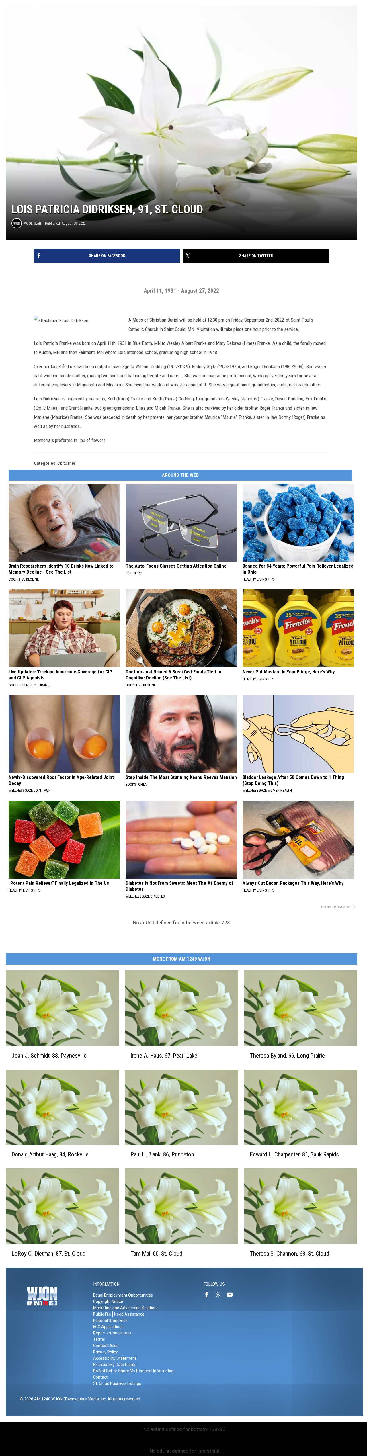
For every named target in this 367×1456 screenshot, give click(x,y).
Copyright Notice (108, 1301)
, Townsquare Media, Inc (84, 1399)
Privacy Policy (105, 1352)
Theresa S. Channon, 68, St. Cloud (289, 1253)
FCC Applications (108, 1326)
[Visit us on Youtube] (232, 1294)
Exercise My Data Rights (114, 1364)
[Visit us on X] (220, 1294)
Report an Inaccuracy (112, 1333)
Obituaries (66, 463)
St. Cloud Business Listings (117, 1383)
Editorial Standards (110, 1320)
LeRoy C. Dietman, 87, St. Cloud (48, 1253)
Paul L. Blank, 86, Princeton (162, 1154)
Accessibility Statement (114, 1358)
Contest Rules (105, 1345)
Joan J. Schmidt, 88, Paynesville (49, 1055)
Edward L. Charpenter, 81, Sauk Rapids (294, 1154)
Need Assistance (129, 1314)
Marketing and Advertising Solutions (126, 1307)
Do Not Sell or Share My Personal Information (134, 1371)
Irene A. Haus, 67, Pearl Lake (163, 1055)
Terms (99, 1339)
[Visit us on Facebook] (209, 1294)
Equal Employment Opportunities (123, 1295)
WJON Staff (32, 223)
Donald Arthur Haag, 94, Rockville (50, 1154)
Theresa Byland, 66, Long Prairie (287, 1055)
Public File (102, 1314)
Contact (100, 1377)
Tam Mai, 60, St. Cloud (156, 1253)
